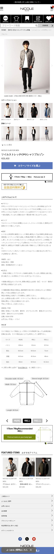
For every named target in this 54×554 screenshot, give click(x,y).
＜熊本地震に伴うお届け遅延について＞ (27, 2)
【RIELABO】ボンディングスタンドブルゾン (34, 484)
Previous (2, 66)
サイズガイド (22, 367)
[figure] (7, 420)
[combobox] (27, 421)
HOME (3, 30)
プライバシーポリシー (8, 521)
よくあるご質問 (6, 501)
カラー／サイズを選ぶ (28, 165)
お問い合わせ (5, 506)
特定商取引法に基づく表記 (9, 525)
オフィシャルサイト (7, 530)
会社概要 (4, 511)
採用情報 (4, 516)
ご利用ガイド (5, 496)
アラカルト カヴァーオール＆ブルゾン (16, 484)
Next (52, 66)
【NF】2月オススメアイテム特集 (18, 30)
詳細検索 (45, 25)
